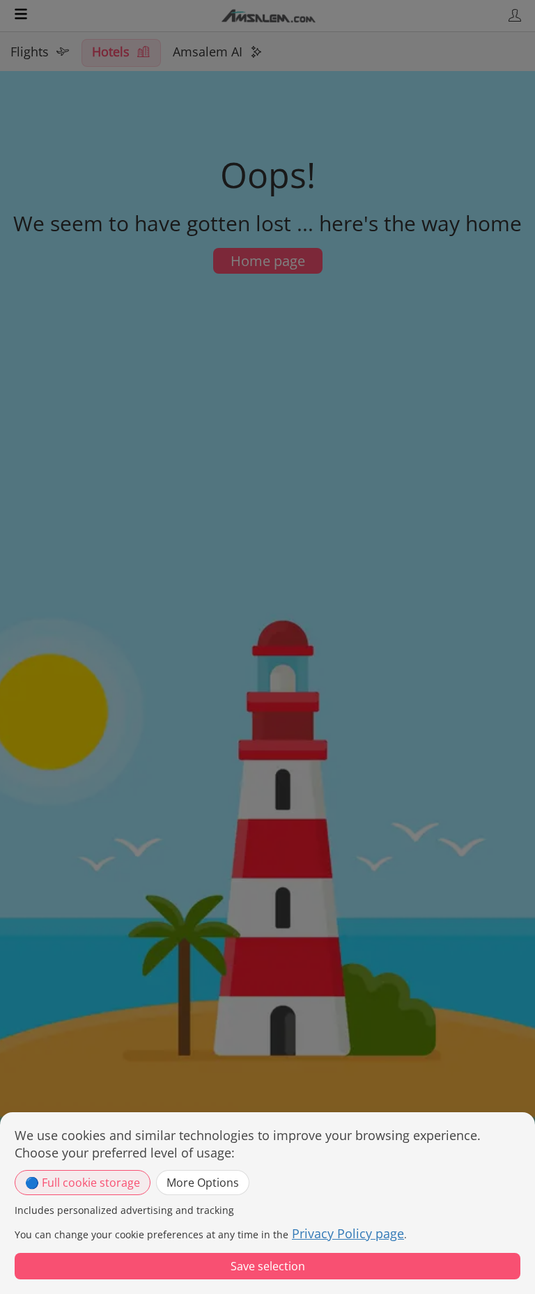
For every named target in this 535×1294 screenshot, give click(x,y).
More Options (202, 1182)
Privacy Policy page (348, 1233)
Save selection (268, 1266)
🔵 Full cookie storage (82, 1182)
